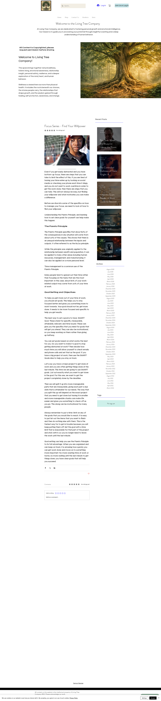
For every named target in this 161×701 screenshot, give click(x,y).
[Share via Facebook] (45, 468)
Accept (153, 698)
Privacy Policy (74, 698)
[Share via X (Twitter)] (50, 468)
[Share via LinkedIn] (54, 468)
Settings (144, 698)
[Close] (159, 698)
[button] (109, 5)
